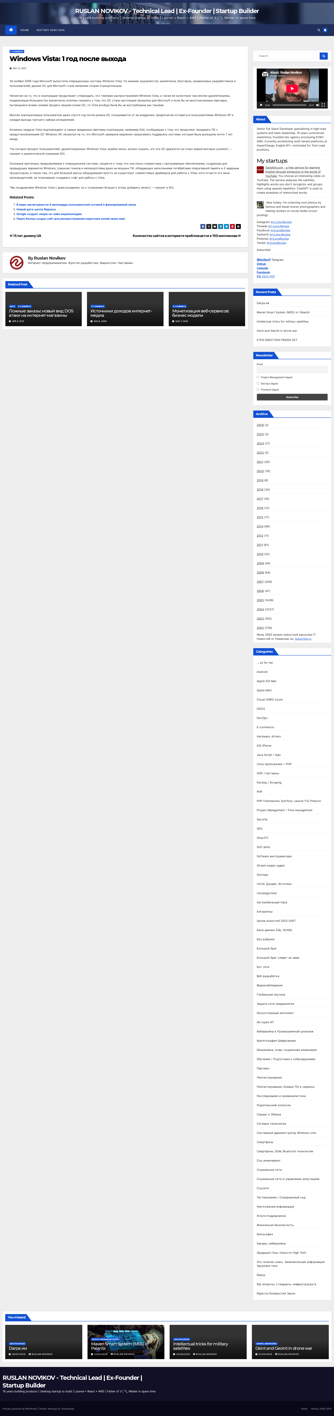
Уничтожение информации (275, 1206)
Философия (265, 1234)
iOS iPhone (264, 745)
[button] (318, 30)
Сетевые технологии (271, 1123)
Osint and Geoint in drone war (277, 330)
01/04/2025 (266, 1354)
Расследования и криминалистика (281, 1096)
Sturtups (262, 874)
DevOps (262, 718)
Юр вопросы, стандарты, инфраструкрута (286, 1284)
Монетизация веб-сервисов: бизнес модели (200, 313)
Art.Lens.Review (281, 222)
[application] (292, 89)
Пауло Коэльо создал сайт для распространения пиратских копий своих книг (71, 218)
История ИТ (265, 1022)
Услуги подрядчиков (271, 1216)
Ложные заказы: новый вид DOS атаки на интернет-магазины (41, 313)
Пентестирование (269, 1077)
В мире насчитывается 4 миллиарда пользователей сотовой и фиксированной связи (76, 204)
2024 (260, 443)
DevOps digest (269, 383)
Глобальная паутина (271, 994)
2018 (260, 489)
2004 (260, 609)
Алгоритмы (265, 911)
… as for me (265, 662)
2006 (260, 591)
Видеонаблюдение (270, 985)
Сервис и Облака (269, 1114)
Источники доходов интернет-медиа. (121, 313)
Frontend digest (269, 389)
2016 (260, 508)
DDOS (12, 306)
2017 (260, 498)
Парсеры (263, 1068)
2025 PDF (266, 276)
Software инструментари (274, 856)
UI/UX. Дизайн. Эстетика (274, 884)
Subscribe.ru (303, 639)
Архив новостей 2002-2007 (276, 920)
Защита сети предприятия (275, 1003)
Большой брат (267, 948)
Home (25, 30)
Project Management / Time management (284, 810)
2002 (260, 628)
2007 (260, 581)
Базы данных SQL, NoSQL (274, 930)
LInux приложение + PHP (274, 764)
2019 (260, 480)
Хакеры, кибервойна (271, 1243)
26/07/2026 (19, 1354)
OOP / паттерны (268, 773)
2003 (260, 618)
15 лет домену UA (27, 236)
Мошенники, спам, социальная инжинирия (287, 1050)
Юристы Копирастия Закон (276, 1293)
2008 (260, 572)
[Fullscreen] (323, 105)
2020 (260, 471)
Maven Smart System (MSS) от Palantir (283, 312)
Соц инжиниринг (269, 1160)
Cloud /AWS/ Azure (270, 699)
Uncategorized (267, 893)
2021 (260, 462)
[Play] (261, 105)
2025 (260, 434)
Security (262, 819)
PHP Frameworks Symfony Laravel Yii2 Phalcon (289, 801)
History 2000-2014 (51, 30)
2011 (260, 545)
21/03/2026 (101, 1354)
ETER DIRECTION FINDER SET (277, 340)
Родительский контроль (274, 1105)
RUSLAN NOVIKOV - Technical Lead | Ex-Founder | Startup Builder (167, 11)
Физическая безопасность (275, 1225)
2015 (260, 517)
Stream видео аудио (271, 865)
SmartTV (262, 838)
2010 (260, 554)
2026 (260, 425)
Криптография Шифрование (276, 1040)
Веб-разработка (268, 976)
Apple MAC (264, 690)
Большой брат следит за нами (278, 957)
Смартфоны (265, 1142)
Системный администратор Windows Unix (286, 1133)
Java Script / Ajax (269, 755)
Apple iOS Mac (267, 681)
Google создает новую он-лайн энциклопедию (49, 214)
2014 (260, 526)
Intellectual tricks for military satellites (283, 321)
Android (262, 672)
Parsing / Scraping (269, 782)
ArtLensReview (280, 230)
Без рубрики (266, 939)
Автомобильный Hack (272, 902)
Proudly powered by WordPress (20, 1408)
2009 (260, 563)
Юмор (261, 1275)
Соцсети (263, 1188)
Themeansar (67, 1408)
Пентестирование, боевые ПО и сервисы (286, 1086)
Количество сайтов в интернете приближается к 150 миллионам (185, 236)
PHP (260, 791)
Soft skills (263, 847)
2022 (260, 452)
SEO (260, 828)
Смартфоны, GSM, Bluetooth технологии (285, 1151)
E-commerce (17, 51)
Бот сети (263, 967)
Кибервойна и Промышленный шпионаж (285, 1031)
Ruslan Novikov (49, 258)
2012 (260, 535)
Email (260, 364)
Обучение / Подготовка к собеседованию (286, 1059)
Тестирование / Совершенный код (281, 1197)
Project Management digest (276, 377)
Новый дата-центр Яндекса (36, 209)
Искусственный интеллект (275, 1013)
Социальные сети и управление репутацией (288, 1179)
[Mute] (317, 105)
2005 (260, 600)
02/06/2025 (183, 1354)
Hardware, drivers (269, 736)
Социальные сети (269, 1169)
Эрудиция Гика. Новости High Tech (281, 1252)
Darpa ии (263, 303)
